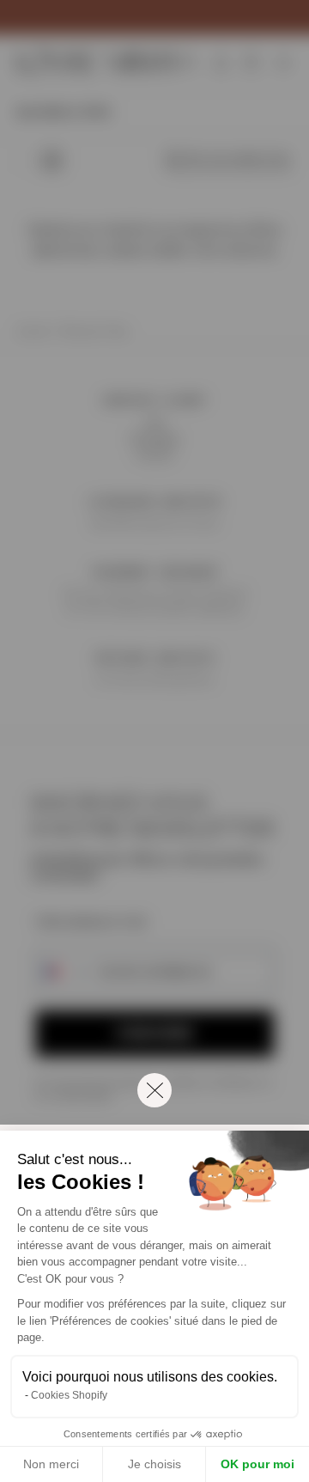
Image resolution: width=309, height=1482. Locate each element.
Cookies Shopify (69, 1395)
